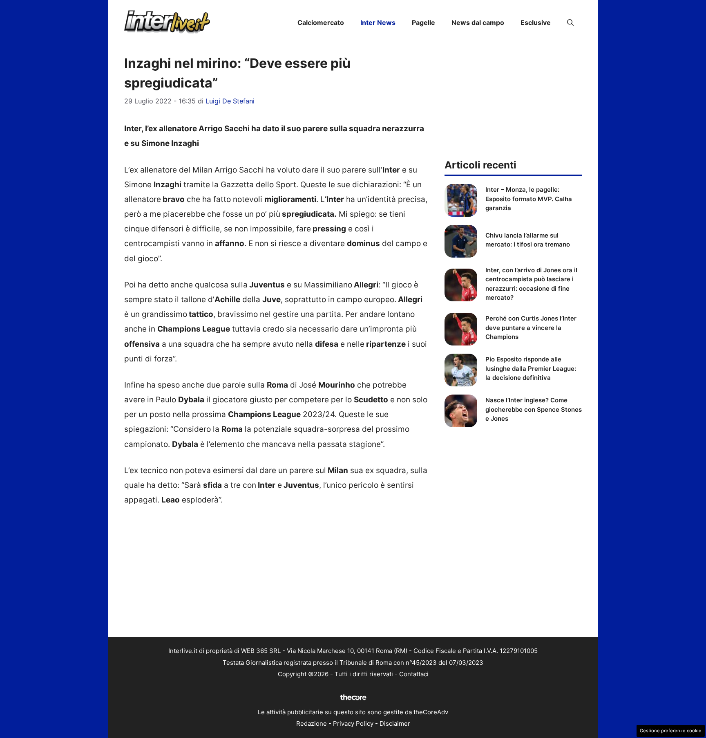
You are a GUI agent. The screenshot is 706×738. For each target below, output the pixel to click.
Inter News (377, 22)
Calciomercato (320, 22)
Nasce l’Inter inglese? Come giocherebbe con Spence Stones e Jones (533, 409)
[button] (570, 22)
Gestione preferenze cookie (671, 731)
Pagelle (423, 22)
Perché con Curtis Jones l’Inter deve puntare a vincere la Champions (530, 327)
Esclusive (536, 22)
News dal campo (477, 22)
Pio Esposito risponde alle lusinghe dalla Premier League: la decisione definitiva (530, 368)
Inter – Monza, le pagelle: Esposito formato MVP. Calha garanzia (528, 199)
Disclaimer (395, 723)
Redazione (311, 723)
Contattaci (414, 674)
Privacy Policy (353, 723)
